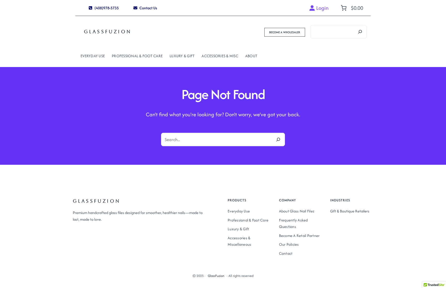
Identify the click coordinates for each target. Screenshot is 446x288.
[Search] (360, 31)
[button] (104, 8)
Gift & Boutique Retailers (349, 211)
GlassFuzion (108, 31)
